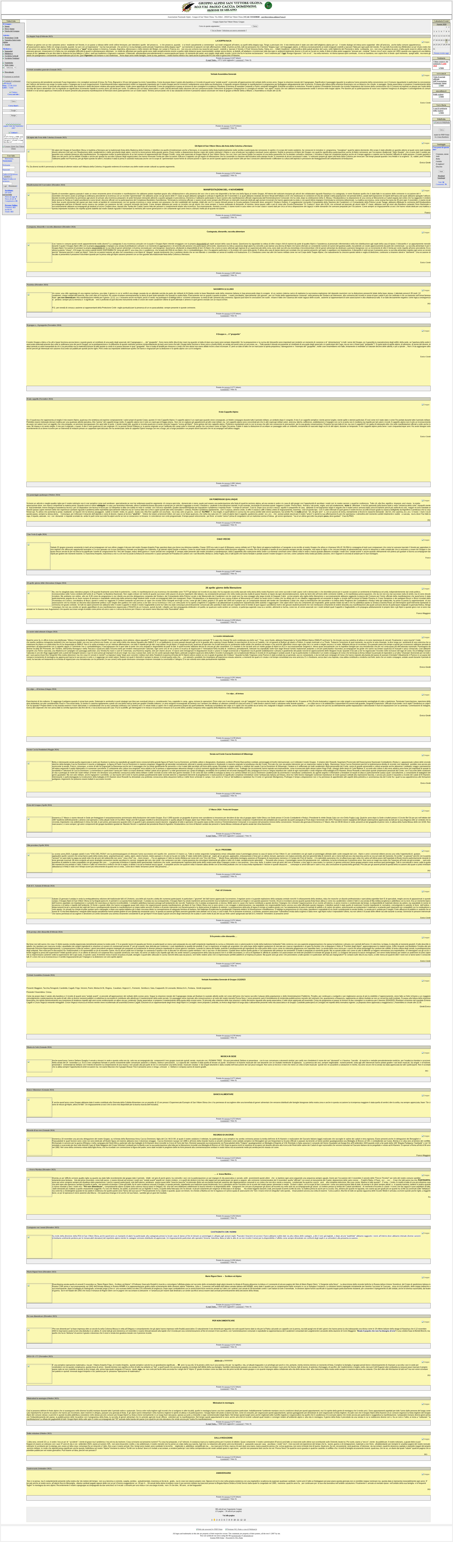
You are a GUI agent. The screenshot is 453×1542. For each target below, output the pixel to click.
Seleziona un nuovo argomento (233, 30)
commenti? (240, 60)
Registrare (13, 186)
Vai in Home (216, 30)
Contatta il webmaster (12, 81)
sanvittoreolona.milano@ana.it (273, 17)
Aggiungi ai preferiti (11, 77)
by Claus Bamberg (442, 137)
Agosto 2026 (441, 24)
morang (227, 58)
